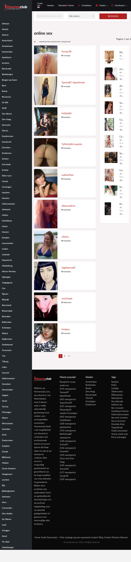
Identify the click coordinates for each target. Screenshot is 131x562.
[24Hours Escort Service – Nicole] (108, 90)
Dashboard (119, 6)
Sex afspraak (117, 401)
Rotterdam (66, 117)
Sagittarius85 (68, 268)
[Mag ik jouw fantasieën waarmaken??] (111, 190)
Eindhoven (91, 405)
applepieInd (65, 427)
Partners (116, 537)
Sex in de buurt (118, 421)
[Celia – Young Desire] (109, 175)
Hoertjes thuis (117, 424)
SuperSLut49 (66, 403)
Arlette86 (67, 113)
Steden (102, 6)
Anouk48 (64, 469)
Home (71, 6)
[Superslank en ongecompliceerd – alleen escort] (109, 107)
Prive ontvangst (118, 437)
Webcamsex (117, 395)
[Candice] (109, 141)
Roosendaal (91, 395)
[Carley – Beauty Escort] (109, 124)
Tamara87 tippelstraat (73, 82)
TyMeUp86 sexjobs (72, 144)
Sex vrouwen (117, 408)
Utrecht (89, 398)
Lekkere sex (116, 405)
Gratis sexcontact (119, 431)
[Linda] (111, 74)
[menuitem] (69, 5)
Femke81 (64, 451)
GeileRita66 (65, 420)
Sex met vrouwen (119, 418)
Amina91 (64, 444)
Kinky (114, 385)
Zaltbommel (67, 302)
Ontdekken (86, 6)
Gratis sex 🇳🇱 (40, 5)
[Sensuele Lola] (111, 157)
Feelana (66, 329)
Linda (122, 69)
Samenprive (116, 398)
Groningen (66, 55)
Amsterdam (67, 148)
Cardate (115, 388)
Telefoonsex (117, 391)
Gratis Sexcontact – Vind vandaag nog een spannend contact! (69, 537)
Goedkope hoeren (120, 411)
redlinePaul (67, 175)
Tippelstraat (117, 427)
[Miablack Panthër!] (109, 57)
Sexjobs (115, 382)
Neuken (50, 6)
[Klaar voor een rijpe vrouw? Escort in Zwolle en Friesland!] (108, 208)
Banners (124, 537)
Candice (123, 136)
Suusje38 (66, 51)
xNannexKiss (68, 206)
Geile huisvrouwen (120, 414)
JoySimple (67, 298)
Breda (88, 388)
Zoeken (114, 16)
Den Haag (90, 391)
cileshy (65, 237)
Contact (107, 537)
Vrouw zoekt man (119, 434)
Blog (101, 537)
